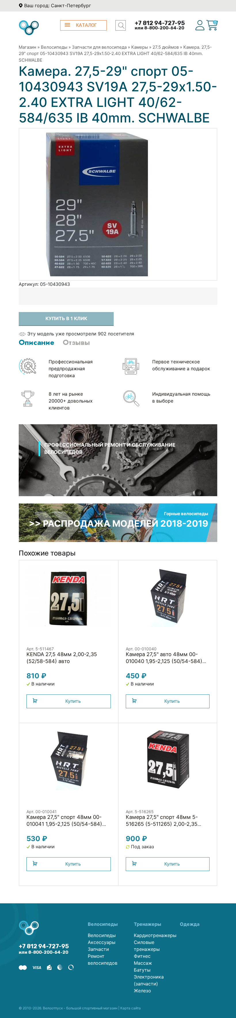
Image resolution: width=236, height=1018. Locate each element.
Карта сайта (130, 1008)
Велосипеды (54, 47)
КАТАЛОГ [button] (86, 25)
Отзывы (76, 342)
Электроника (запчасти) (149, 980)
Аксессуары (101, 942)
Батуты (142, 970)
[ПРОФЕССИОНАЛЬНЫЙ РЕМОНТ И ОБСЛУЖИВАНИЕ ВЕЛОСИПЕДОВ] (118, 467)
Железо (142, 991)
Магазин (27, 47)
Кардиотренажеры (152, 935)
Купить (73, 701)
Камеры (139, 47)
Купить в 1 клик (66, 318)
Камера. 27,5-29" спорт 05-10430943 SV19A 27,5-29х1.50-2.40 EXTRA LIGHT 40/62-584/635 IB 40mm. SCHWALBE (115, 53)
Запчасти (98, 949)
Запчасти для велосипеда (99, 47)
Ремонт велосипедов (102, 959)
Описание (36, 342)
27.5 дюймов (166, 47)
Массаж (143, 963)
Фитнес (142, 956)
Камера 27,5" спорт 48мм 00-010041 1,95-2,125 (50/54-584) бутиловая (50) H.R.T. (64, 824)
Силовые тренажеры (147, 945)
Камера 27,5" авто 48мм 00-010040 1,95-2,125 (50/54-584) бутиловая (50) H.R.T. (164, 661)
